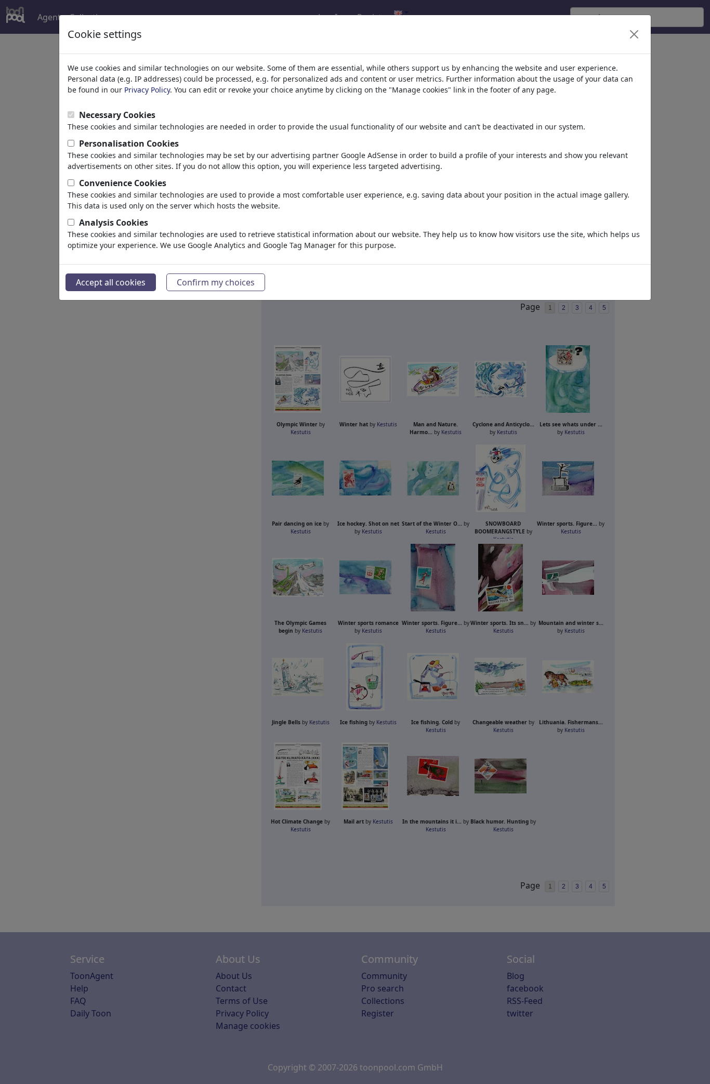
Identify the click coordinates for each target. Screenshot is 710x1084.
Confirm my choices (216, 282)
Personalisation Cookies (129, 143)
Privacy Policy (147, 90)
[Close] (634, 34)
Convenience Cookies (122, 183)
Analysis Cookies (113, 222)
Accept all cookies (111, 282)
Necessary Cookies (117, 115)
